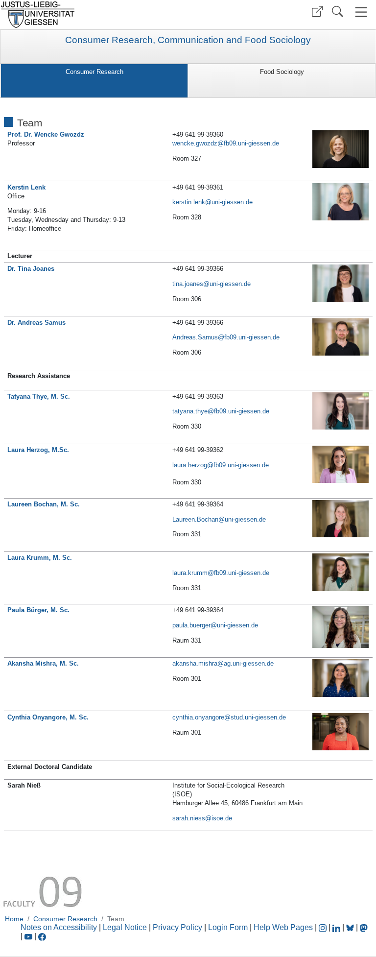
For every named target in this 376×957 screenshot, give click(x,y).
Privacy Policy (177, 927)
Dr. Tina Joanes (30, 268)
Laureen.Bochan (195, 519)
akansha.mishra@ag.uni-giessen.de (223, 663)
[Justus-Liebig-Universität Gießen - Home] (93, 14)
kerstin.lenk (188, 202)
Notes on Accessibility (60, 927)
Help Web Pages (283, 927)
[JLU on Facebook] (42, 936)
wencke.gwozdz (194, 143)
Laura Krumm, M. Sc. (39, 557)
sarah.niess (188, 818)
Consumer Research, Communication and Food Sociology (188, 40)
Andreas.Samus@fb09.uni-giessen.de (226, 337)
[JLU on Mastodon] (364, 927)
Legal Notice (125, 927)
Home (14, 919)
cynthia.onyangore (198, 717)
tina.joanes (187, 283)
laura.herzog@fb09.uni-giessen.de (220, 465)
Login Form (228, 927)
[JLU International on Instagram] (324, 927)
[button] (317, 11)
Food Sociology (282, 71)
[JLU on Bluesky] (351, 927)
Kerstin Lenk (26, 187)
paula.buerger (191, 625)
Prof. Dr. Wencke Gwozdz (45, 134)
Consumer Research (94, 71)
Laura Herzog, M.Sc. (38, 450)
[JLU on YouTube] (29, 936)
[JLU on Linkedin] (337, 927)
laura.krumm (190, 572)
